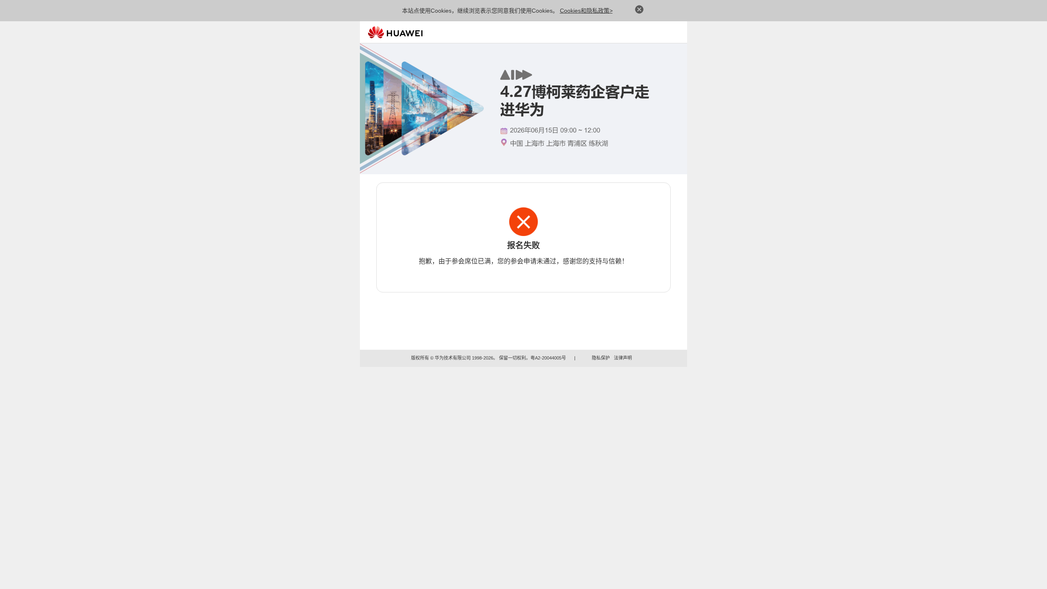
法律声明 (623, 357)
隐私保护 (601, 357)
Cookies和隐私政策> (586, 10)
